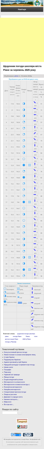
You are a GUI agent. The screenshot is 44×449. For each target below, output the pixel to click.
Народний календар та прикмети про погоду (19, 365)
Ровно (28, 336)
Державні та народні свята (13, 397)
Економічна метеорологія (13, 387)
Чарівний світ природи (12, 375)
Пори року (7, 372)
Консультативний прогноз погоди (15, 352)
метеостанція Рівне (11, 339)
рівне (7, 336)
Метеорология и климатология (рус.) (17, 384)
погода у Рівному (10, 342)
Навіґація (22, 9)
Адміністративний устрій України (15, 362)
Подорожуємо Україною (12, 360)
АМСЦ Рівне (27, 339)
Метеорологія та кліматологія (14, 382)
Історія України (9, 357)
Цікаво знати (8, 367)
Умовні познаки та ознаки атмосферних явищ (20, 355)
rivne (35, 336)
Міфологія (7, 402)
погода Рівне (17, 336)
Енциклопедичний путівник (13, 379)
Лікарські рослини (10, 394)
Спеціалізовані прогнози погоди (15, 392)
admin (16, 76)
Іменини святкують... (11, 399)
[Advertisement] (22, 40)
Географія (7, 370)
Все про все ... (9, 404)
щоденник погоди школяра (26, 334)
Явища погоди (9, 377)
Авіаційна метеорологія (12, 389)
